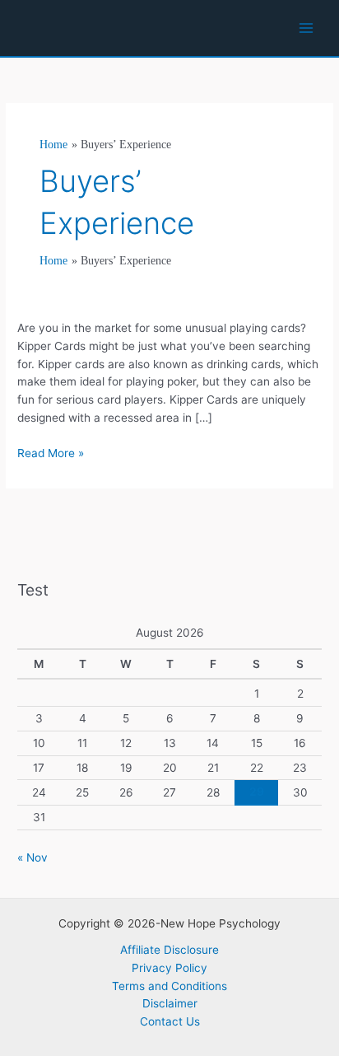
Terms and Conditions (169, 986)
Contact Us (170, 1021)
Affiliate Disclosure (169, 949)
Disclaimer (169, 1003)
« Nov (32, 857)
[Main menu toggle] (306, 28)
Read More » (50, 454)
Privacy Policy (169, 967)
